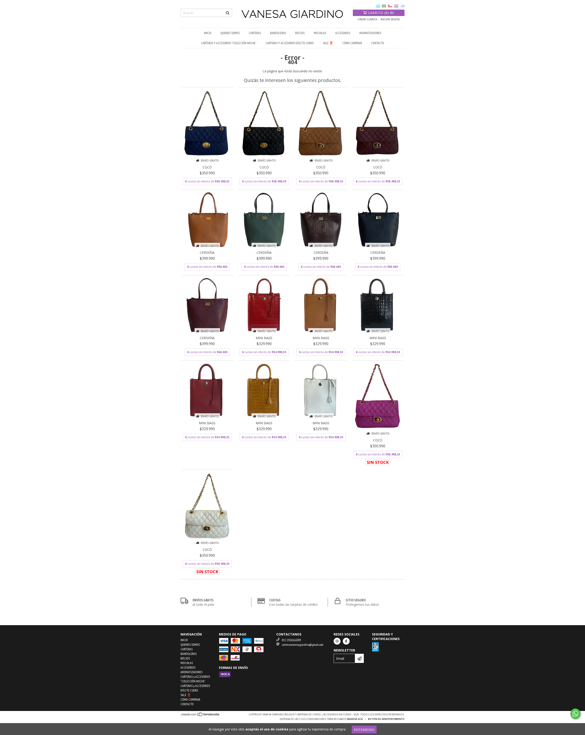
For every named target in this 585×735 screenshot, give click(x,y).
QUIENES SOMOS (230, 33)
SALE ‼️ (328, 43)
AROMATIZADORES (370, 33)
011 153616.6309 (291, 640)
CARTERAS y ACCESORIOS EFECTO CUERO (290, 43)
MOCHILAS (320, 33)
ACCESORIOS (342, 33)
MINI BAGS (264, 338)
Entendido (364, 729)
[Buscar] (227, 13)
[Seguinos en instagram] (337, 641)
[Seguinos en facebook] (346, 641)
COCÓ (207, 167)
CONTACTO (377, 43)
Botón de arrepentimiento (386, 719)
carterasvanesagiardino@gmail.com (302, 645)
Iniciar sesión (390, 19)
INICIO (207, 33)
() (381, 13)
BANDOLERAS (278, 33)
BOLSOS (300, 33)
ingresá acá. (355, 719)
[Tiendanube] (201, 715)
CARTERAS (255, 33)
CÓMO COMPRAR (352, 43)
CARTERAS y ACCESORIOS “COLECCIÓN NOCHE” (228, 43)
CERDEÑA (207, 252)
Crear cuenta (367, 19)
